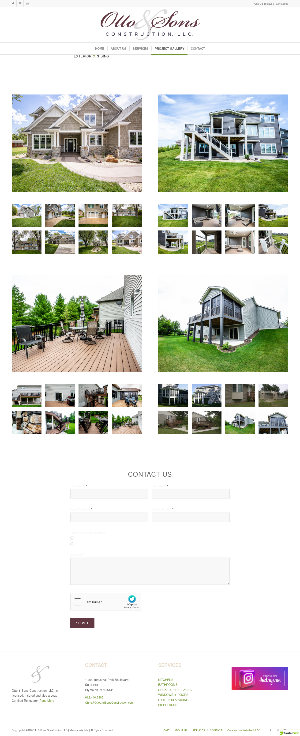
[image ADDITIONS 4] (174, 397)
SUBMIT (82, 623)
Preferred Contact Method (87, 533)
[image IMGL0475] (241, 243)
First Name (78, 486)
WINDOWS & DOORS (173, 694)
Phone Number (162, 509)
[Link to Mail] (27, 3)
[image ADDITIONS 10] (241, 397)
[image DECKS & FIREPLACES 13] (208, 424)
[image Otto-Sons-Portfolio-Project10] (61, 217)
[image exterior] (275, 397)
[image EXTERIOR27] (95, 397)
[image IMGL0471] (208, 217)
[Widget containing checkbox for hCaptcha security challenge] (105, 602)
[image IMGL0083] (275, 424)
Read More (46, 700)
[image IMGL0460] (174, 243)
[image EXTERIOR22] (28, 397)
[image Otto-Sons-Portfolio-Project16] (128, 243)
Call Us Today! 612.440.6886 (271, 3)
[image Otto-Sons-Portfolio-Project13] (28, 243)
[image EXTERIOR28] (128, 397)
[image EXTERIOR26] (61, 397)
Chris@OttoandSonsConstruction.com (109, 702)
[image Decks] (128, 424)
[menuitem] (270, 3)
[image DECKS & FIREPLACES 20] (208, 397)
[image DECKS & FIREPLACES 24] (174, 424)
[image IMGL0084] (241, 424)
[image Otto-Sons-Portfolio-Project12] (128, 217)
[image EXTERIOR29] (28, 424)
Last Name (160, 486)
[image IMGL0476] (241, 217)
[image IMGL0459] (275, 217)
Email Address (81, 509)
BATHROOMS (168, 684)
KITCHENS (165, 679)
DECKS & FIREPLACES (175, 689)
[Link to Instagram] (20, 3)
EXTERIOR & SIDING (173, 700)
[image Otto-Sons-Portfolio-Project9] (28, 217)
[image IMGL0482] (275, 243)
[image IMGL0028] (95, 424)
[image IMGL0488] (208, 243)
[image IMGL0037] (61, 424)
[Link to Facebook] (13, 3)
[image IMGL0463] (174, 217)
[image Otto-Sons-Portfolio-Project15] (95, 243)
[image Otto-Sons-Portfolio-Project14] (61, 243)
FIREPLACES (167, 704)
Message (77, 554)
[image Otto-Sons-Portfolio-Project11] (95, 217)
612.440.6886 (94, 697)
